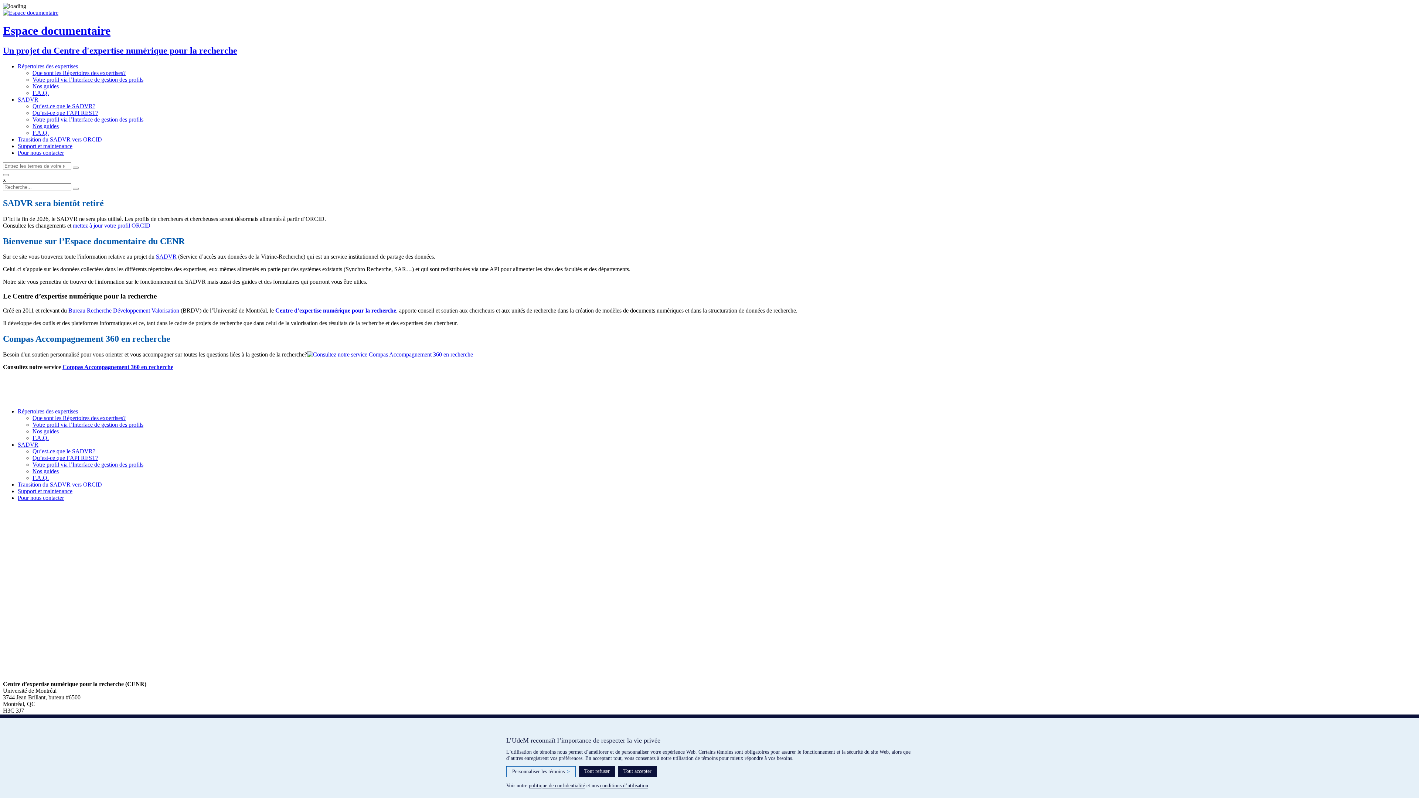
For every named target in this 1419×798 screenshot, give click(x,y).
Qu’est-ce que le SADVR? (64, 106)
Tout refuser (597, 771)
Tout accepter (637, 771)
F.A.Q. (41, 93)
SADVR (28, 99)
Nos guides (46, 86)
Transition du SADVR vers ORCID (60, 139)
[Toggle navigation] (6, 175)
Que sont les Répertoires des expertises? (79, 73)
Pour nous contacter (41, 153)
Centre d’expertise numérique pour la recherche (335, 310)
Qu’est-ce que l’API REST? (65, 113)
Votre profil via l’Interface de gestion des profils (88, 79)
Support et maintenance (45, 146)
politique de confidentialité (557, 785)
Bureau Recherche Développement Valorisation (123, 310)
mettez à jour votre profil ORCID (111, 225)
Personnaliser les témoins (541, 771)
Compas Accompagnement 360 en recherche (117, 367)
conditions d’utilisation (624, 785)
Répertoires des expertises (48, 66)
